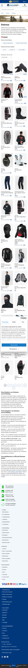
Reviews (4, 628)
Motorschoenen (6, 542)
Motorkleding (5, 528)
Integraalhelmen (6, 521)
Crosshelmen (5, 524)
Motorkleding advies (7, 601)
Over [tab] (23, 322)
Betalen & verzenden (7, 596)
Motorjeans (5, 535)
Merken (7, 13)
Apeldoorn (4, 612)
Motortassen (5, 556)
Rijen (3, 619)
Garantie (4, 599)
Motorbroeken (5, 532)
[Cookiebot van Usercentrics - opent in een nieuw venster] (20, 318)
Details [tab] (14, 322)
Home (2, 13)
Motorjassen (5, 530)
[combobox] (14, 9)
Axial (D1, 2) (12, 49)
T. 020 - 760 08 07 (6, 644)
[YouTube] (5, 657)
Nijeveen (4, 617)
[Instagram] (2, 657)
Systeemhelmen (6, 517)
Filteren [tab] (13, 665)
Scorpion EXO (5, 577)
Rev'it (3, 572)
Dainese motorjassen (8, 43)
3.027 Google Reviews (15, 2)
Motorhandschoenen (7, 537)
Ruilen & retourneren (7, 594)
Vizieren (4, 548)
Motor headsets (6, 553)
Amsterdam (4, 610)
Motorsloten (5, 560)
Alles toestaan (13, 345)
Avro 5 (4, 49)
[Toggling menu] (2, 5)
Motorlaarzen (5, 540)
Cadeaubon (5, 635)
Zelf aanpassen (13, 348)
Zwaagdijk (4, 622)
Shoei (3, 579)
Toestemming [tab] (5, 322)
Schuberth (4, 574)
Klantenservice (6, 589)
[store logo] (13, 5)
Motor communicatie (7, 551)
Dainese (13, 13)
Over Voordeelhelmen (7, 626)
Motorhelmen (5, 512)
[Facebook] (7, 657)
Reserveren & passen (7, 591)
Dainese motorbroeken (21, 43)
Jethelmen (4, 519)
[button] (25, 1)
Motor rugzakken (6, 558)
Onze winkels (5, 607)
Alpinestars (4, 567)
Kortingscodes (5, 638)
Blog (3, 633)
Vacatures (4, 630)
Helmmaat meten (6, 604)
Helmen (4, 509)
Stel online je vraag (6, 652)
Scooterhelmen (5, 514)
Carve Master (22, 49)
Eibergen (4, 615)
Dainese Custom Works (16, 471)
